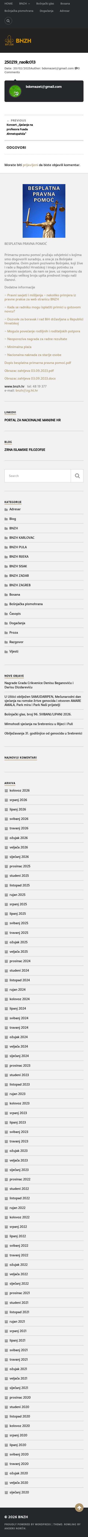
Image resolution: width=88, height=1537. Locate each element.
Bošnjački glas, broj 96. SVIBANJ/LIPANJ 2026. (38, 714)
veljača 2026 (19, 847)
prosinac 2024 (20, 961)
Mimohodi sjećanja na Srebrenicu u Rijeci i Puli (38, 724)
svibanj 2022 (19, 1245)
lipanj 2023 (18, 1122)
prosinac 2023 (20, 1065)
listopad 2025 (20, 885)
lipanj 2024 (18, 1008)
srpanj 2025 (18, 904)
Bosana (65, 3)
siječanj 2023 (19, 1170)
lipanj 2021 (17, 1340)
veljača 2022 (19, 1274)
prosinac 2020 (20, 1397)
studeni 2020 (19, 1407)
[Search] (8, 21)
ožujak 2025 (19, 942)
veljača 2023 (19, 1160)
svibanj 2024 (19, 1018)
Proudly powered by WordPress (27, 1524)
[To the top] (79, 1507)
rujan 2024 (18, 989)
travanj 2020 (19, 1464)
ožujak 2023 (19, 1151)
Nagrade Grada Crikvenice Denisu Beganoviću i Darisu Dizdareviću (38, 685)
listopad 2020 (20, 1416)
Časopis (15, 614)
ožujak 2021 (18, 1369)
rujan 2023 (17, 1094)
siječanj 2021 (19, 1388)
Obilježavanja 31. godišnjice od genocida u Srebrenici (43, 733)
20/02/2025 (22, 68)
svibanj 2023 (19, 1132)
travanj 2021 (19, 1359)
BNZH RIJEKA (18, 556)
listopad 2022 (20, 1198)
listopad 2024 (20, 980)
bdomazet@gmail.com (58, 68)
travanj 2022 (19, 1255)
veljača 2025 (19, 951)
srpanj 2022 (18, 1227)
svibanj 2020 (19, 1454)
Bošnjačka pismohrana (18, 11)
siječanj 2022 (19, 1283)
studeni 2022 (19, 1189)
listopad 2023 (20, 1084)
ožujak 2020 (19, 1473)
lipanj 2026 (18, 809)
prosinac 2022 (20, 1179)
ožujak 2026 (19, 838)
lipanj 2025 (18, 914)
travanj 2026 (19, 828)
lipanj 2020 (18, 1445)
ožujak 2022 (19, 1265)
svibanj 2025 (19, 923)
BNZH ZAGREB (20, 585)
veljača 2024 (19, 1046)
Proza (13, 632)
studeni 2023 (19, 1075)
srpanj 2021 (18, 1331)
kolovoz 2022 (19, 1217)
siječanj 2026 (19, 857)
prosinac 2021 (20, 1293)
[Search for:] (44, 475)
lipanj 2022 (18, 1236)
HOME (8, 3)
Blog (12, 519)
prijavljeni (30, 165)
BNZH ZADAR (19, 576)
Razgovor (16, 642)
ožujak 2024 (19, 1037)
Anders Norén (15, 1528)
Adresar (65, 11)
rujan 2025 (17, 895)
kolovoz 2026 (20, 790)
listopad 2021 (19, 1312)
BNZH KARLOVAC (21, 538)
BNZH (23, 3)
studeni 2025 (19, 876)
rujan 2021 (17, 1321)
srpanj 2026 (18, 800)
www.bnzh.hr (14, 386)
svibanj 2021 (19, 1350)
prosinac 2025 (20, 866)
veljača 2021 (18, 1378)
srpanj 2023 (18, 1113)
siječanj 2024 (19, 1056)
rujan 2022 (17, 1208)
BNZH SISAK (18, 566)
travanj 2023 (19, 1141)
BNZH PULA (18, 547)
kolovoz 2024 (20, 999)
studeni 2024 (19, 970)
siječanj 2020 (19, 1492)
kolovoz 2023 (19, 1103)
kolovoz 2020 (20, 1426)
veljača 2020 (19, 1483)
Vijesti (13, 651)
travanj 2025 (19, 933)
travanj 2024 (19, 1027)
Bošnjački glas (45, 3)
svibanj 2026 (19, 819)
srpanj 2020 (18, 1435)
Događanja (46, 11)
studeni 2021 (19, 1303)
